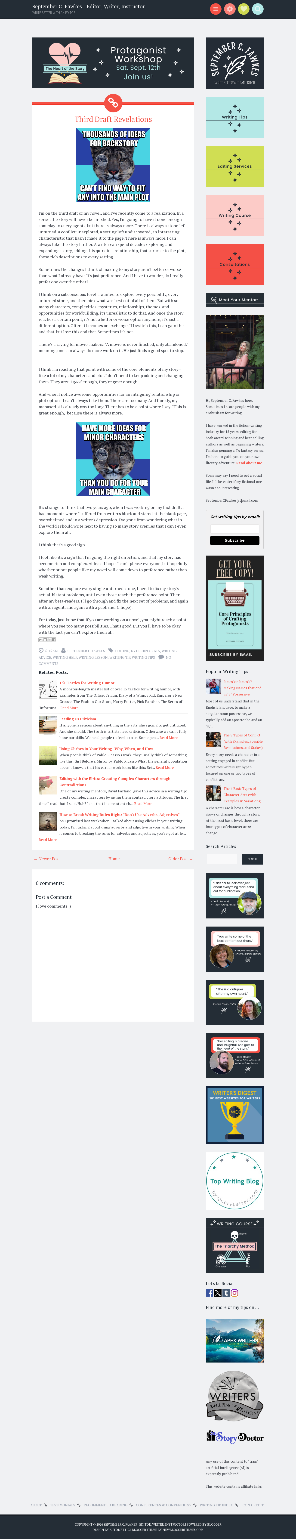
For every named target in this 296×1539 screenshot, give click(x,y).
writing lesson (93, 657)
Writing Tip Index (216, 1505)
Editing (122, 651)
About (36, 1505)
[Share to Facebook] (54, 639)
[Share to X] (49, 639)
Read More (69, 707)
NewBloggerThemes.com (183, 1530)
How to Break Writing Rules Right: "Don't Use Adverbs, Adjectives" (119, 814)
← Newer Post (47, 858)
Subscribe (235, 540)
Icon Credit (252, 1505)
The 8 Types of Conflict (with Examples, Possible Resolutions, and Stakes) (243, 741)
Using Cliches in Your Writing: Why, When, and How (106, 748)
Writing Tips (143, 657)
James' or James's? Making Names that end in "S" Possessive (242, 687)
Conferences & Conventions (163, 1505)
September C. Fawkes (86, 651)
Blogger (214, 1524)
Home (114, 858)
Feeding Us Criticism (77, 718)
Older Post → (180, 858)
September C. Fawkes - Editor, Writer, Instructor (88, 6)
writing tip (119, 657)
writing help (65, 657)
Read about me (249, 462)
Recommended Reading (105, 1505)
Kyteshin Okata (145, 651)
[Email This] (40, 639)
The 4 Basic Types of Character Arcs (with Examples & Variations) (242, 794)
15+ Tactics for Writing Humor (86, 682)
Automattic (120, 1530)
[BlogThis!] (45, 639)
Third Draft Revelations (113, 119)
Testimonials (62, 1505)
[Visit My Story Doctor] (235, 1442)
